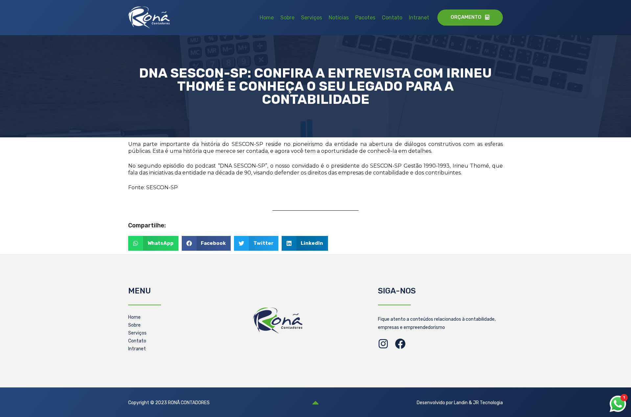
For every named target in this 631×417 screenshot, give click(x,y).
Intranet (419, 17)
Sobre (287, 17)
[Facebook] (400, 343)
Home (267, 17)
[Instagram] (383, 343)
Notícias (339, 17)
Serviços (311, 17)
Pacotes (365, 17)
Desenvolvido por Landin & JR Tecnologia (460, 402)
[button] (153, 243)
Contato (392, 17)
